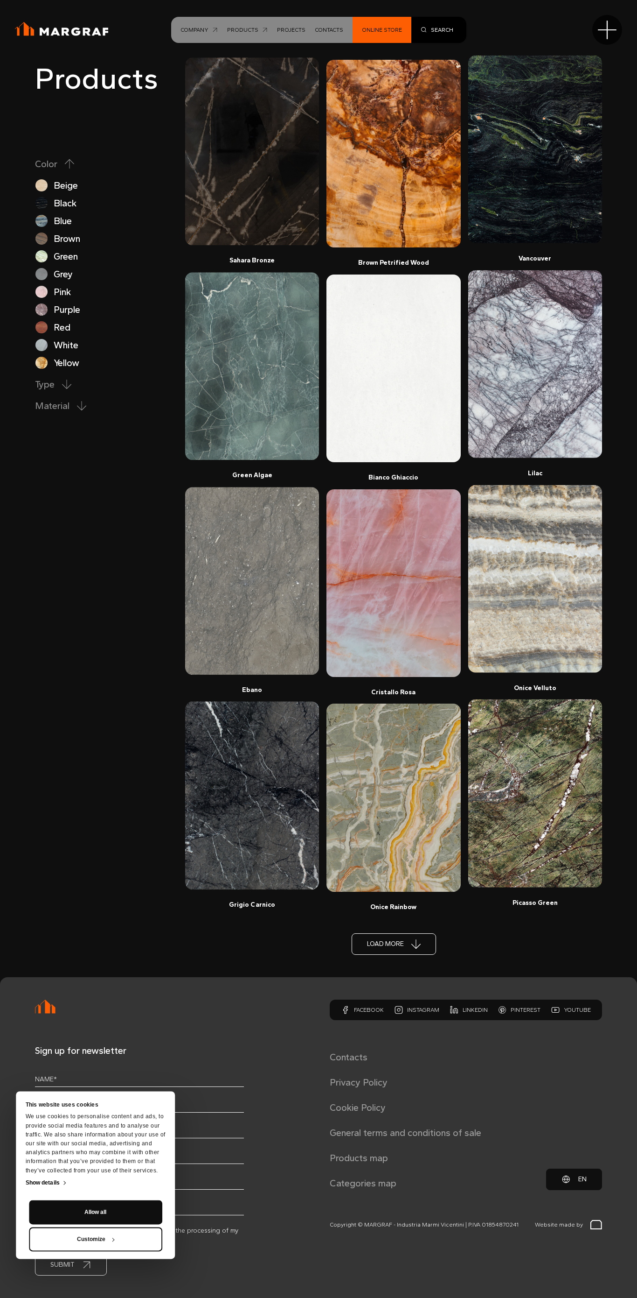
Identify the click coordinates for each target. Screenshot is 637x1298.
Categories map (363, 1183)
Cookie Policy (358, 1107)
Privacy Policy (359, 1082)
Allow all (95, 1212)
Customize (91, 1239)
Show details (43, 1183)
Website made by (559, 1224)
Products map (359, 1158)
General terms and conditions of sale (405, 1132)
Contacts (348, 1057)
